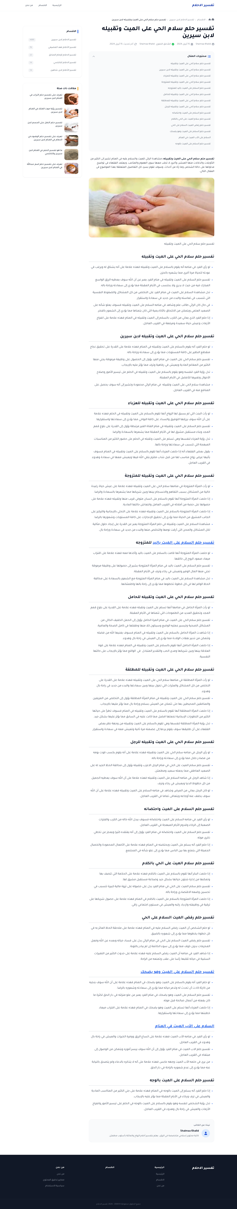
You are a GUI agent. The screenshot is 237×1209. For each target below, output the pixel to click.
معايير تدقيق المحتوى (53, 1180)
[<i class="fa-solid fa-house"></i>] (211, 20)
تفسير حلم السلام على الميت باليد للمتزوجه (189, 88)
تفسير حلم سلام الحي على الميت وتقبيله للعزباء (187, 76)
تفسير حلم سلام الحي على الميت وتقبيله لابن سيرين (185, 70)
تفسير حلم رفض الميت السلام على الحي (191, 125)
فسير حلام (203, 5)
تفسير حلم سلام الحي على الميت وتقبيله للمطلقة (186, 101)
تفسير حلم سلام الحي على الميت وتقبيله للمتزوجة (186, 82)
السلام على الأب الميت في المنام (195, 138)
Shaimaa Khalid (203, 44)
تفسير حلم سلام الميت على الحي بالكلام (191, 119)
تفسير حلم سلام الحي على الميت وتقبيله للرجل (188, 107)
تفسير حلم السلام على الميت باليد (183, 543)
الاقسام (43, 5)
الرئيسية (56, 5)
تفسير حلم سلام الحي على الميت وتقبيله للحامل (187, 94)
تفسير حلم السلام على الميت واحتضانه (191, 113)
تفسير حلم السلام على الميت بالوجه (193, 144)
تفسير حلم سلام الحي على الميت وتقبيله (191, 64)
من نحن (29, 5)
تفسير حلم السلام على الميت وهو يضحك (190, 131)
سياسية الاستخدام (54, 1186)
